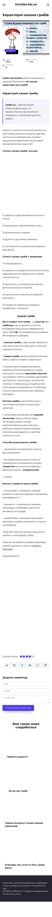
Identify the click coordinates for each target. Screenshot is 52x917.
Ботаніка (10, 50)
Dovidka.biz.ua (26, 4)
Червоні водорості (17, 757)
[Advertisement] (26, 183)
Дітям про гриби (18, 791)
